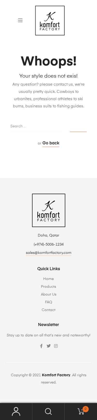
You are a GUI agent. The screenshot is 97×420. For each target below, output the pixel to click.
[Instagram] (56, 346)
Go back (50, 143)
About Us (48, 294)
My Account (16, 411)
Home (48, 279)
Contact (48, 310)
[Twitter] (49, 346)
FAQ (48, 302)
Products (48, 287)
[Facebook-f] (41, 346)
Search (48, 411)
